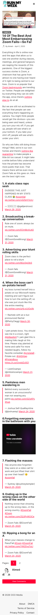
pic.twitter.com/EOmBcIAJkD (19, 230)
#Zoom (8, 513)
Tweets (6, 32)
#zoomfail (21, 197)
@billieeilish (11, 337)
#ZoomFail (26, 510)
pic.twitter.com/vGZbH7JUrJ (19, 200)
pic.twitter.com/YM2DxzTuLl (19, 546)
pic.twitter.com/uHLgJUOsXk (19, 308)
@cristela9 (29, 353)
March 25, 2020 (13, 487)
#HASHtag (22, 356)
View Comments (19, 581)
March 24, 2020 (27, 411)
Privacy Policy (17, 612)
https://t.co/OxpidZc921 (17, 362)
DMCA (31, 604)
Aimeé (10, 46)
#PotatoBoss (11, 359)
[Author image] (3, 46)
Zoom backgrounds (12, 87)
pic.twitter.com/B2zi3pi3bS (18, 263)
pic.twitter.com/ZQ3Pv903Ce (19, 516)
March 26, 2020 (13, 209)
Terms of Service (25, 608)
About (22, 604)
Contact (30, 612)
